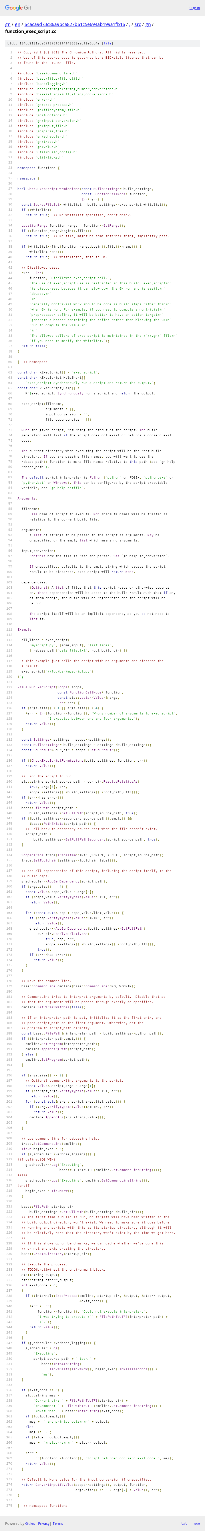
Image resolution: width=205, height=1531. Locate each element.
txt (184, 1523)
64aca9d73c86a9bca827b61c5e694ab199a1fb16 (74, 24)
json (196, 1523)
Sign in (195, 7)
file (108, 43)
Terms (57, 1523)
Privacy (44, 1523)
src (137, 24)
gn (7, 24)
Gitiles (30, 1523)
